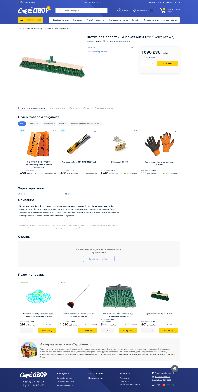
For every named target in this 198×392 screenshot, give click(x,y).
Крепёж (135, 20)
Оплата (87, 2)
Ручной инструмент (95, 20)
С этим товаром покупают (32, 108)
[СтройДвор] (33, 8)
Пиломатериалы (151, 20)
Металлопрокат (170, 20)
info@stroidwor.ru (162, 376)
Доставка (96, 2)
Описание (74, 108)
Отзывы (87, 108)
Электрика (77, 20)
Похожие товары (104, 108)
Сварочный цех (28, 2)
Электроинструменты (118, 20)
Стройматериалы (61, 20)
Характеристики (57, 108)
